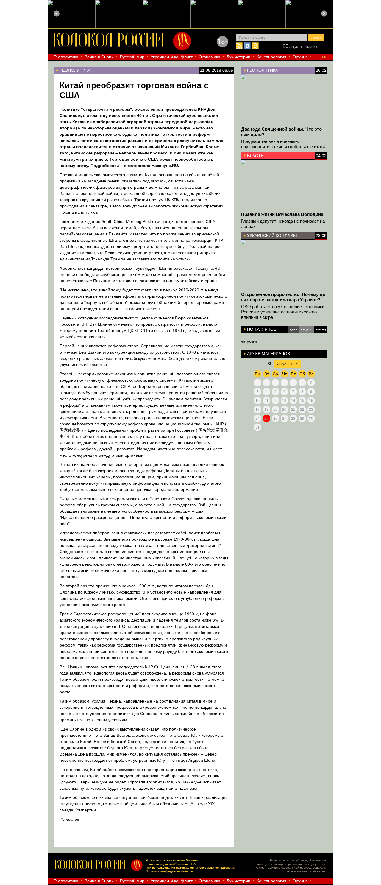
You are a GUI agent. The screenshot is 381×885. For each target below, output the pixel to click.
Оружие (300, 56)
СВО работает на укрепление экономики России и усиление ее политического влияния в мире (282, 312)
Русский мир (132, 56)
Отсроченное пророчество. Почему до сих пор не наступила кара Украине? (283, 297)
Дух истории (238, 56)
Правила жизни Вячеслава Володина (282, 214)
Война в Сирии (99, 56)
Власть (255, 155)
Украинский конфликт (172, 56)
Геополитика (66, 56)
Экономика (209, 56)
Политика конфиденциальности (169, 871)
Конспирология (271, 56)
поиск (316, 37)
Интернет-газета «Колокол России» (172, 860)
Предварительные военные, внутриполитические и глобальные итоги (283, 144)
